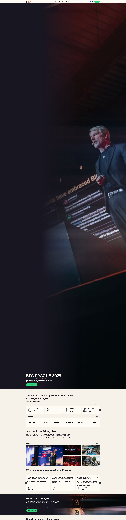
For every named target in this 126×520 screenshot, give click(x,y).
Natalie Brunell (91, 408)
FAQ (66, 1)
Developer (71, 411)
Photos (60, 1)
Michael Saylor (36, 408)
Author (90, 411)
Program (56, 1)
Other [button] (63, 1)
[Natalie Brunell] (85, 410)
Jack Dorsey (72, 408)
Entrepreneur (35, 411)
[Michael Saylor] (29, 410)
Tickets (53, 1)
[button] (100, 410)
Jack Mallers (54, 408)
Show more (97, 416)
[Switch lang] (91, 1)
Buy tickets (97, 1)
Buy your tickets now (32, 384)
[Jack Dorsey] (66, 410)
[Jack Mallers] (48, 410)
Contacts (69, 1)
